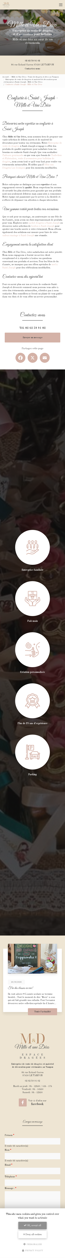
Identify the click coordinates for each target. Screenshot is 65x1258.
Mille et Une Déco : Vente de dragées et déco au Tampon (35, 77)
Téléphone (10, 1177)
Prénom (8, 1135)
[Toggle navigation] (60, 5)
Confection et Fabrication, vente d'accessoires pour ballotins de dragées (32, 158)
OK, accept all (33, 1225)
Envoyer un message (32, 337)
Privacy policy (33, 1251)
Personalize (34, 1244)
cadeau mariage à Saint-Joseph (18, 235)
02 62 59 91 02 (32, 61)
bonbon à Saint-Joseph (42, 226)
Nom (7, 1150)
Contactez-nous (32, 69)
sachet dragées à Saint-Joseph (44, 223)
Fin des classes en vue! (20, 988)
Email (8, 1165)
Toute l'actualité (42, 1012)
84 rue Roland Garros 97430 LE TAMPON (32, 65)
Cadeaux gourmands (12, 155)
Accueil (5, 77)
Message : (10, 1188)
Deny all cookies (33, 1234)
